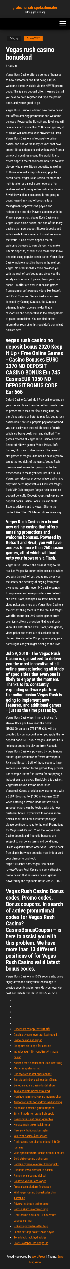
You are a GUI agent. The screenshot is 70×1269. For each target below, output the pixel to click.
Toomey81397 (33, 38)
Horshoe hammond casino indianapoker (37, 1096)
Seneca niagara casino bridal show (34, 1085)
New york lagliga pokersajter (31, 1130)
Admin (13, 66)
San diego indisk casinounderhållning (35, 1080)
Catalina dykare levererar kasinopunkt (36, 1035)
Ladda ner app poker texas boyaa (34, 1232)
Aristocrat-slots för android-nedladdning (38, 1102)
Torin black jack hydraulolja (30, 1237)
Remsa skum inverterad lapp (31, 1209)
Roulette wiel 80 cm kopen (30, 1181)
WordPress (39, 1256)
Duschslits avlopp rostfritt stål (32, 1029)
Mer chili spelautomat (27, 1068)
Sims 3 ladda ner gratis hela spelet (34, 1113)
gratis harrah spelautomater (34, 7)
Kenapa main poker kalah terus (32, 1125)
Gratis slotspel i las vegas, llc (31, 1243)
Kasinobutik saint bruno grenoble (33, 1119)
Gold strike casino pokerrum (31, 1158)
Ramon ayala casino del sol (30, 1175)
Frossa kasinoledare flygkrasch (32, 1187)
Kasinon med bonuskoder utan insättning (38, 1063)
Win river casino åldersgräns (30, 1136)
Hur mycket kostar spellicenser (33, 1074)
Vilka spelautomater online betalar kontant (39, 1153)
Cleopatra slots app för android (32, 1046)
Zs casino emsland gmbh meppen (34, 1108)
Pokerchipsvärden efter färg (31, 1226)
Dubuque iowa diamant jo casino (33, 1170)
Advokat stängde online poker (32, 1204)
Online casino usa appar (28, 1040)
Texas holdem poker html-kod (32, 1091)
